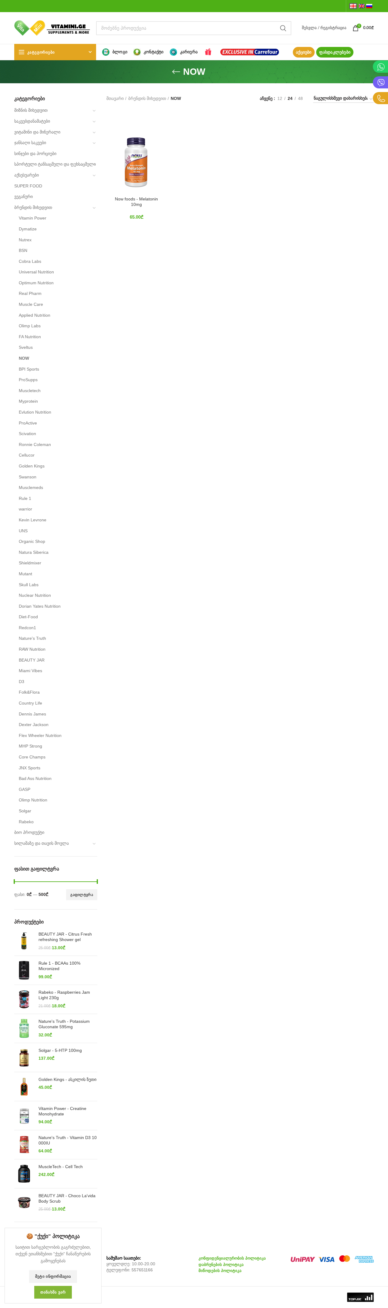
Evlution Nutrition (35, 412)
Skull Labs (28, 584)
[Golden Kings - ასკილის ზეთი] (24, 1086)
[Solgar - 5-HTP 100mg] (24, 1057)
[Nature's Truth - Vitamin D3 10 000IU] (24, 1144)
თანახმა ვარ (52, 1292)
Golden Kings (32, 466)
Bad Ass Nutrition (35, 778)
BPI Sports (29, 369)
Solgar (25, 810)
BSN (23, 250)
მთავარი (115, 98)
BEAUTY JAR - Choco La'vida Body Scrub (66, 1198)
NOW (24, 358)
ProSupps (28, 379)
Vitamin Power (32, 218)
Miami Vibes (30, 670)
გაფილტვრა (81, 895)
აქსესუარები (26, 175)
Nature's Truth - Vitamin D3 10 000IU (67, 1140)
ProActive (28, 423)
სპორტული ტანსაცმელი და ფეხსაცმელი (55, 164)
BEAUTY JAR (32, 660)
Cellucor (27, 455)
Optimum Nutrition (36, 282)
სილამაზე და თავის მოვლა (41, 843)
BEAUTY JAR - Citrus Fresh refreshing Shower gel (65, 937)
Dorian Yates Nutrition (40, 606)
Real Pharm (30, 293)
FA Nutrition (30, 336)
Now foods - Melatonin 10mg (136, 202)
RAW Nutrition (32, 649)
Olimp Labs (30, 325)
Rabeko (26, 821)
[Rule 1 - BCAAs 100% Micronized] (24, 970)
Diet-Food (28, 616)
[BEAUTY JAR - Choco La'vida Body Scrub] (24, 1203)
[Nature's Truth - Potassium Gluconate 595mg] (24, 1028)
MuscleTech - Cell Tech (60, 1166)
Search (283, 28)
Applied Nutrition (34, 315)
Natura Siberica (33, 552)
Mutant (25, 573)
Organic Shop (32, 541)
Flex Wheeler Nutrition (40, 735)
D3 (21, 681)
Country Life (30, 703)
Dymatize (28, 228)
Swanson (27, 476)
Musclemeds (31, 487)
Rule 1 (25, 498)
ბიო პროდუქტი (29, 832)
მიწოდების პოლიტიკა (220, 1270)
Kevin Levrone (32, 519)
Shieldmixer (30, 562)
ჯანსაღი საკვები (30, 142)
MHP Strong (30, 746)
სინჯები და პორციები (35, 153)
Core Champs (32, 757)
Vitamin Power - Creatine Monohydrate (62, 1111)
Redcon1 (27, 627)
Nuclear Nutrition (35, 595)
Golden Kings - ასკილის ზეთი (67, 1079)
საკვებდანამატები (32, 121)
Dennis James (32, 714)
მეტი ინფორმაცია (53, 1276)
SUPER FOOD (28, 185)
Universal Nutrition (36, 271)
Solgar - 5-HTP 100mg (60, 1050)
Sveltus (26, 347)
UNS (23, 530)
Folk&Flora (29, 692)
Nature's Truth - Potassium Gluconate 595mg (64, 1024)
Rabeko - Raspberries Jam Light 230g (64, 995)
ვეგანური (23, 196)
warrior (25, 509)
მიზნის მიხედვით (31, 110)
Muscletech (30, 390)
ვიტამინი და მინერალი (37, 132)
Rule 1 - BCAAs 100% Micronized (59, 966)
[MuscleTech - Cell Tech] (24, 1174)
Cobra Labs (30, 261)
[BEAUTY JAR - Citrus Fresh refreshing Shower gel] (24, 941)
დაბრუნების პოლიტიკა (221, 1264)
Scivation (27, 433)
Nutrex (25, 239)
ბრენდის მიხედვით (33, 207)
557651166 (142, 1269)
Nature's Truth (32, 638)
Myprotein (28, 401)
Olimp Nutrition (33, 800)
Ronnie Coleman (35, 444)
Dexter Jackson (33, 724)
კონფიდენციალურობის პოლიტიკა (232, 1258)
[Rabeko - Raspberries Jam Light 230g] (24, 999)
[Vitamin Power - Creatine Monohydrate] (24, 1115)
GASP (24, 789)
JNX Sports (29, 767)
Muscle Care (31, 304)
